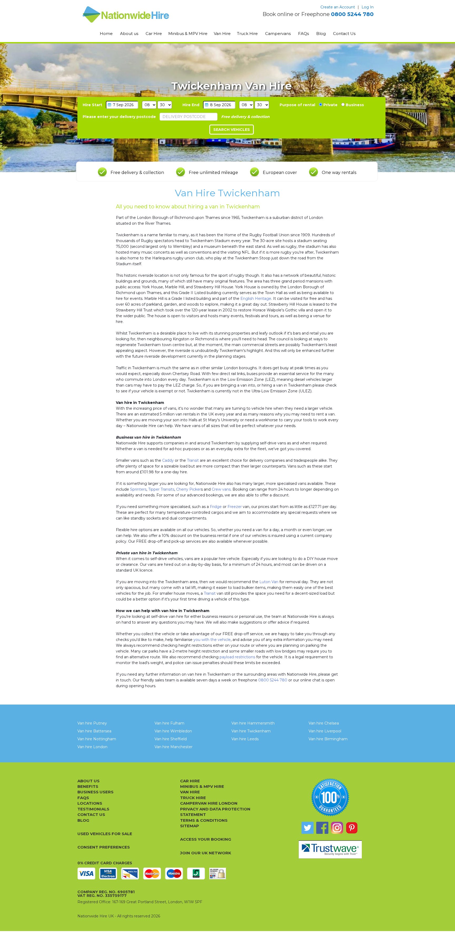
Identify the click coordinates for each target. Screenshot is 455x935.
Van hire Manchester (173, 746)
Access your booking (205, 839)
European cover (280, 172)
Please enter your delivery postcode (119, 116)
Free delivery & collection (137, 172)
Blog (321, 33)
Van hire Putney (92, 723)
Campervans (278, 33)
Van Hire (222, 33)
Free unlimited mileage (213, 172)
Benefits (87, 786)
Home (106, 33)
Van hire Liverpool (325, 731)
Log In (368, 7)
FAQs (303, 33)
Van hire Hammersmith (253, 723)
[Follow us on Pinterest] (352, 828)
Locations (89, 803)
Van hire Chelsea (324, 723)
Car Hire (154, 33)
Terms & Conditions (204, 820)
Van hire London (92, 746)
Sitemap (189, 825)
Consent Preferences (103, 847)
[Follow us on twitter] (307, 828)
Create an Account (337, 7)
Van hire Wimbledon (173, 731)
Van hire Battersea (94, 731)
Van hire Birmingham (328, 739)
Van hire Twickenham (251, 731)
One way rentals (339, 172)
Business (354, 104)
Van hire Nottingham (96, 739)
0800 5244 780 (352, 14)
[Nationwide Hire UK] (140, 14)
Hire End (190, 104)
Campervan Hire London (209, 803)
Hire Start (92, 104)
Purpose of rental (297, 104)
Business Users (95, 791)
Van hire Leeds (245, 739)
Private (330, 104)
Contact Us (344, 33)
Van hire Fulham (169, 723)
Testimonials (93, 808)
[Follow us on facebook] (322, 828)
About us (129, 33)
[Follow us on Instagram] (337, 828)
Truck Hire (247, 33)
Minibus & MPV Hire (187, 33)
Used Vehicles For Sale (104, 833)
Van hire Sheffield (171, 739)
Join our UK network (205, 852)
